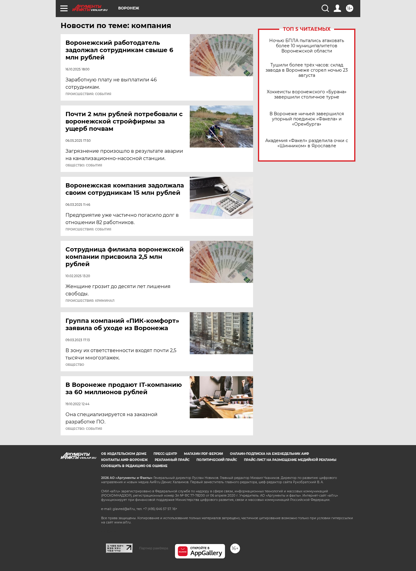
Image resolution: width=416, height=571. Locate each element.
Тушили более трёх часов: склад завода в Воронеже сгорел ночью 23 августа (307, 70)
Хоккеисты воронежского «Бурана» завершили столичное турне (307, 94)
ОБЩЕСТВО (74, 364)
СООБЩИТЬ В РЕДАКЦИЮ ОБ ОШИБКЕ (134, 466)
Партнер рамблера (153, 548)
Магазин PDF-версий (203, 454)
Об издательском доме (123, 454)
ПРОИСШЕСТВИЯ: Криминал (90, 300)
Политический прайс (216, 460)
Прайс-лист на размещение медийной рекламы (290, 460)
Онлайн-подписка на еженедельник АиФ (269, 454)
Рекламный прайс (172, 460)
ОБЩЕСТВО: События (83, 165)
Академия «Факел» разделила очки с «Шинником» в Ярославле (306, 143)
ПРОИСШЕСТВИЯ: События (88, 94)
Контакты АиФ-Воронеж (124, 460)
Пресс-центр (165, 454)
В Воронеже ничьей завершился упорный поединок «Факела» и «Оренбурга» (307, 119)
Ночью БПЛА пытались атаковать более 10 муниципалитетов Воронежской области (306, 46)
